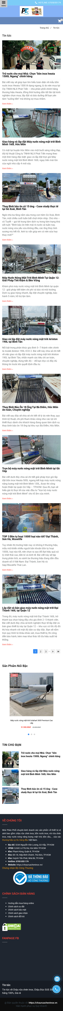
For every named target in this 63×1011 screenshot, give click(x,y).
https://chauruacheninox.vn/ (30, 865)
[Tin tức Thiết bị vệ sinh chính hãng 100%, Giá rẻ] (31, 11)
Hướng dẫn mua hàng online (21, 903)
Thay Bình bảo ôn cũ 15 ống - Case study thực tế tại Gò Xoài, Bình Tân (30, 208)
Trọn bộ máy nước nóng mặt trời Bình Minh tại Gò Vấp (31, 470)
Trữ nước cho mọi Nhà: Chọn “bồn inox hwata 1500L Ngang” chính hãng (28, 75)
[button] (59, 21)
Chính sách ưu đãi (16, 906)
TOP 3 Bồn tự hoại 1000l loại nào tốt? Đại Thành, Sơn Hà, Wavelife (30, 538)
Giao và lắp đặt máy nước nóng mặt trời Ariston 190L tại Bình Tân (30, 340)
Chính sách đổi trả (16, 916)
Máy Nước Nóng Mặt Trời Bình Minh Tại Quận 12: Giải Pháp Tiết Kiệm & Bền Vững (30, 279)
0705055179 (54, 2)
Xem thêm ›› (7, 104)
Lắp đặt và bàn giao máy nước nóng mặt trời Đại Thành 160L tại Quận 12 (30, 609)
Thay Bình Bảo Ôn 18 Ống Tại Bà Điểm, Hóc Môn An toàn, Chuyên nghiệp (30, 408)
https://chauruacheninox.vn (43, 1002)
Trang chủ (45, 28)
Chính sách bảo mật (17, 910)
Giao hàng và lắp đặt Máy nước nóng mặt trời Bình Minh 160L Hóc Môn (31, 143)
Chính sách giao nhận (18, 913)
